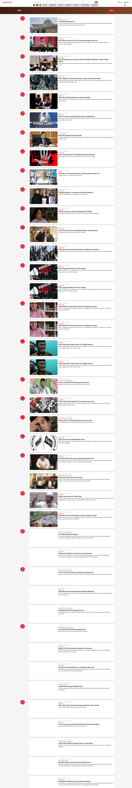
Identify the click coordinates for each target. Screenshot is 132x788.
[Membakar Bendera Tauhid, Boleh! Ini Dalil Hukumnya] (44, 766)
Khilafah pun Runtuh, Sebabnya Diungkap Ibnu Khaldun (75, 211)
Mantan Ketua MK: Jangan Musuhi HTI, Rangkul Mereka (75, 344)
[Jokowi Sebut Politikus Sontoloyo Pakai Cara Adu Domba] (44, 747)
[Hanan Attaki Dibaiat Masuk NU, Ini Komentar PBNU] (44, 101)
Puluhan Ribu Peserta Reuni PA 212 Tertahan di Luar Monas (76, 401)
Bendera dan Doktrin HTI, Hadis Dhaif (69, 496)
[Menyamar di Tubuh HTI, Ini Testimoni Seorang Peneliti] (44, 557)
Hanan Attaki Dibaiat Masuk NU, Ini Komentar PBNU (74, 97)
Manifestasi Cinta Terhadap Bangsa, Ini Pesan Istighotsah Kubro (77, 515)
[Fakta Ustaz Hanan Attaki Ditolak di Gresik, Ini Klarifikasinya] (44, 120)
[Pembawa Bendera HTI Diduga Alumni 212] (44, 614)
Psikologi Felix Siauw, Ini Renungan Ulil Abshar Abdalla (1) (75, 192)
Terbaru (45, 5)
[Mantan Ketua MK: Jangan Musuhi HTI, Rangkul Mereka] (44, 348)
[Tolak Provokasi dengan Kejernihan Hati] (44, 690)
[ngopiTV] (119, 2)
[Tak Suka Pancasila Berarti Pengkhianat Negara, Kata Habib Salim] (44, 234)
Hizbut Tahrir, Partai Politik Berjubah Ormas (71, 439)
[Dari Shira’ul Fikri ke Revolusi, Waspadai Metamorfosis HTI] (44, 462)
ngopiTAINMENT (85, 5)
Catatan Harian (62, 20)
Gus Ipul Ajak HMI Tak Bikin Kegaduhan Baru (72, 629)
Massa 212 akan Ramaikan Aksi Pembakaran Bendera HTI (76, 572)
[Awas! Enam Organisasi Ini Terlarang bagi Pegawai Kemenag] (44, 158)
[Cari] (96, 2)
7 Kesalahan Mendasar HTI (66, 21)
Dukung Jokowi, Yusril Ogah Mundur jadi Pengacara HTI (75, 420)
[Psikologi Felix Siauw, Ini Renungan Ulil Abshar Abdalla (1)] (44, 196)
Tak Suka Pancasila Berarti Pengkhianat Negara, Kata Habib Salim (78, 230)
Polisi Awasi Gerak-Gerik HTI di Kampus (70, 477)
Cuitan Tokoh (62, 134)
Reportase (61, 96)
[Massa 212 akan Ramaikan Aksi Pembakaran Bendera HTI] (44, 576)
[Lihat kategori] (125, 5)
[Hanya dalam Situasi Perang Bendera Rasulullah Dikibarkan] (44, 595)
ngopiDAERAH (53, 5)
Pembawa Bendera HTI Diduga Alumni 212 (71, 610)
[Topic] (40, 5)
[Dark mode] (121, 2)
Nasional (61, 5)
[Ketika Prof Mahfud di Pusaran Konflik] (44, 139)
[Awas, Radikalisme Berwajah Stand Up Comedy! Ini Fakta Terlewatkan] (44, 82)
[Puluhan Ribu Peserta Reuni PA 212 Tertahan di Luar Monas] (44, 405)
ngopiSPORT (68, 5)
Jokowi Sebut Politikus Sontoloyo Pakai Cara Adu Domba (75, 743)
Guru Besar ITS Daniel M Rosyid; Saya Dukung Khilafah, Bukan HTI (78, 173)
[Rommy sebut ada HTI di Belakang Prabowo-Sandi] (44, 386)
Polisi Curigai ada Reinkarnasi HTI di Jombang (72, 268)
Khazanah (61, 39)
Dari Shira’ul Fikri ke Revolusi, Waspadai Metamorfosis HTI (76, 458)
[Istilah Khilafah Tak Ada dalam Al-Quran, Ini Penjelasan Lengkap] (44, 310)
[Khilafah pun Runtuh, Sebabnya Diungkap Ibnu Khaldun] (44, 215)
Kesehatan (76, 5)
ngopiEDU (61, 248)
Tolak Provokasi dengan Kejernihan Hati (70, 686)
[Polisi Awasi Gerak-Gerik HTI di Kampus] (44, 481)
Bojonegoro (61, 58)
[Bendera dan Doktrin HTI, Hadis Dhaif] (44, 500)
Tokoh (60, 172)
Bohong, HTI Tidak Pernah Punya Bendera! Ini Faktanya (75, 648)
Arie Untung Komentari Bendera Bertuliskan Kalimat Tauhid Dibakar (78, 724)
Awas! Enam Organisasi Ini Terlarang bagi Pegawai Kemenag (76, 154)
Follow (111, 10)
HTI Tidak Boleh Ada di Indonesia (68, 534)
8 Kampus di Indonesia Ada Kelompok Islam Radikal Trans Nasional (78, 249)
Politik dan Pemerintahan (65, 381)
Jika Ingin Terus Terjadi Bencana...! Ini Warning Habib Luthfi (76, 667)
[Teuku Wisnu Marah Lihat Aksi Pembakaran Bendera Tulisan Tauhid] (44, 709)
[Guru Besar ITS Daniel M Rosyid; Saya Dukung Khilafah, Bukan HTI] (44, 177)
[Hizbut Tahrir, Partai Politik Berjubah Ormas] (44, 443)
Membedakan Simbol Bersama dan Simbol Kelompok (74, 781)
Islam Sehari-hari (63, 684)
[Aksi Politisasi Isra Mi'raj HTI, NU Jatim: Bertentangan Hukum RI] (44, 44)
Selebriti (60, 703)
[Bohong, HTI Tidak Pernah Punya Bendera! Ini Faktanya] (44, 652)
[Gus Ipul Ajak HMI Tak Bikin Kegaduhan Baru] (44, 633)
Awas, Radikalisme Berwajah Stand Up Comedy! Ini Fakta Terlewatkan (79, 78)
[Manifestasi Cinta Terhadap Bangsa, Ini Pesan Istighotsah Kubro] (44, 519)
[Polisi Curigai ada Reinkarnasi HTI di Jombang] (44, 272)
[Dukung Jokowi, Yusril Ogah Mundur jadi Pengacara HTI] (44, 424)
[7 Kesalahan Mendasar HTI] (44, 25)
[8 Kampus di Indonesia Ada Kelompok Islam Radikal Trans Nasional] (44, 253)
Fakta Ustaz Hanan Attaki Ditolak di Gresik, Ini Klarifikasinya (76, 116)
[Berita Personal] (37, 5)
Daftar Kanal (95, 5)
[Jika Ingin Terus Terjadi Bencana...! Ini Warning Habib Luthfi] (44, 671)
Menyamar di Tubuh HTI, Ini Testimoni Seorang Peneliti (75, 553)
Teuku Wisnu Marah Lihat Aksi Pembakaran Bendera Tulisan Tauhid (78, 705)
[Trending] (34, 5)
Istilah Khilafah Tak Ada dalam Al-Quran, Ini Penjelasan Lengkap (77, 306)
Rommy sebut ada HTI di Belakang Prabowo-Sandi (73, 382)
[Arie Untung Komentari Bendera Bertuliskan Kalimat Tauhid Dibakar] (44, 728)
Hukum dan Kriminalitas (65, 419)
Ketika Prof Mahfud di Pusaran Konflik (70, 135)
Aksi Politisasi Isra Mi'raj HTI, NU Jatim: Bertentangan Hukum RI (78, 40)
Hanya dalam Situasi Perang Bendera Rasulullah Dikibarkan (76, 591)
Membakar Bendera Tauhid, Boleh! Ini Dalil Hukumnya (74, 762)
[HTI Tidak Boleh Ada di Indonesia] (44, 538)
